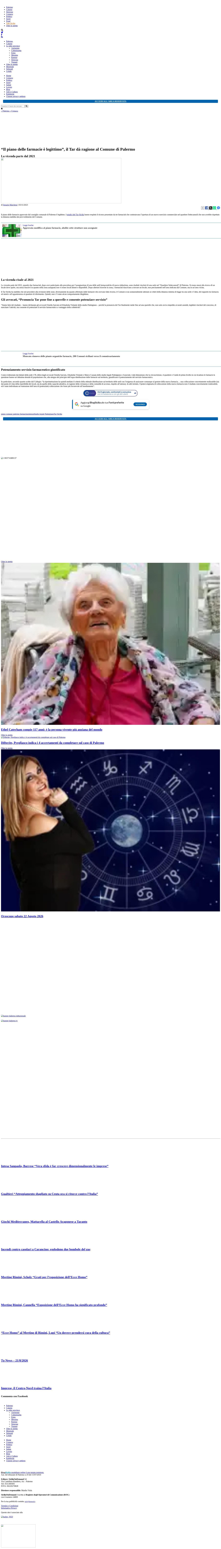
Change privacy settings (15, 96)
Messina (14, 55)
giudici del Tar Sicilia (75, 215)
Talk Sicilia (10, 23)
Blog (8, 89)
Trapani (14, 62)
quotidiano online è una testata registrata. (22, 1472)
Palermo (9, 7)
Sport (8, 19)
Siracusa (9, 12)
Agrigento (15, 48)
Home (8, 76)
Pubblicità (10, 94)
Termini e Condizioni (9, 1506)
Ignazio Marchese (10, 205)
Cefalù (9, 71)
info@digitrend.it (30, 1502)
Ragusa (14, 57)
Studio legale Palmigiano (44, 414)
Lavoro (9, 87)
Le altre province (13, 46)
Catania (9, 9)
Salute (8, 85)
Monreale (10, 67)
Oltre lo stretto (12, 26)
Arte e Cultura (12, 92)
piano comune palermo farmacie (14, 414)
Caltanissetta (16, 50)
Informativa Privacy (9, 1508)
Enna (13, 53)
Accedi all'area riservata (110, 101)
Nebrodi (9, 69)
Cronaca (9, 14)
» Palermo (5, 111)
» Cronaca (14, 111)
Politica (9, 16)
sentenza (30, 414)
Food (8, 21)
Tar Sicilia (58, 414)
